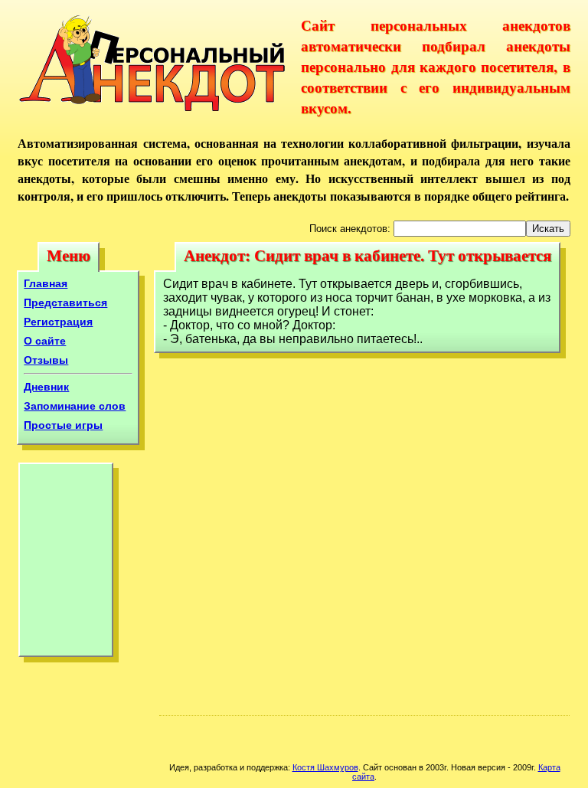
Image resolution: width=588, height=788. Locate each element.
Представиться (65, 302)
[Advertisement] (66, 564)
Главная (45, 283)
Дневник (46, 387)
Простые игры (63, 425)
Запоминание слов (75, 406)
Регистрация (58, 322)
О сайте (45, 341)
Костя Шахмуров (325, 767)
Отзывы (46, 360)
